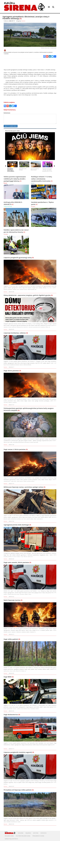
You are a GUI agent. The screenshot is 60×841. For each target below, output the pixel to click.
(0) (20, 18)
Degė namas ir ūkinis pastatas (14, 449)
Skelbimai (20, 833)
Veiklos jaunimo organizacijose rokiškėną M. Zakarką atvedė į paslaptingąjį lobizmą (15, 179)
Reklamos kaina (9, 836)
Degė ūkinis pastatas (11, 371)
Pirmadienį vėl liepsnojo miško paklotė (17, 790)
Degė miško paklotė (11, 639)
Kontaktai (43, 833)
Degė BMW (7, 677)
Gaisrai (5, 291)
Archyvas (35, 833)
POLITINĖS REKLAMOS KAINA (23, 836)
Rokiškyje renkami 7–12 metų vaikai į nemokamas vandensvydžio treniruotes (41, 179)
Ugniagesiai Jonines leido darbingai (16, 525)
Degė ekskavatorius (11, 715)
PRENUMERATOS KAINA (38, 836)
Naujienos (28, 833)
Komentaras (7, 113)
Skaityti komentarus (11, 126)
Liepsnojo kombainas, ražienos (15, 333)
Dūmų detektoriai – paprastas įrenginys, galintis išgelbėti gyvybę (27, 295)
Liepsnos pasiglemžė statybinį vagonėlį (18, 752)
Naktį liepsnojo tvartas (12, 600)
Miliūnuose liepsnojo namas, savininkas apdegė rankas (23, 487)
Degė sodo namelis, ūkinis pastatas (16, 562)
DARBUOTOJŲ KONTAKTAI (11, 838)
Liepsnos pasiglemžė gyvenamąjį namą (18, 258)
